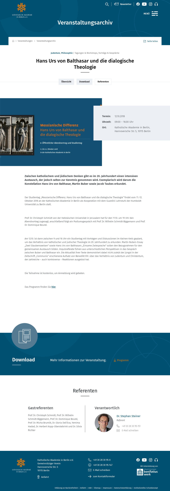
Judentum (55, 53)
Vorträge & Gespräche (108, 53)
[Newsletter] (122, 4)
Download (84, 81)
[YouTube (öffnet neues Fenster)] (144, 4)
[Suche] (107, 4)
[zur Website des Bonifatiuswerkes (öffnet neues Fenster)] (142, 472)
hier (54, 286)
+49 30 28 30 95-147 (102, 465)
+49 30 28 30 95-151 (131, 426)
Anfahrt (45, 477)
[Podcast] (156, 4)
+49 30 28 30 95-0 (102, 460)
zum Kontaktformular (104, 476)
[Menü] (155, 13)
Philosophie (67, 53)
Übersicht (66, 81)
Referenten (103, 81)
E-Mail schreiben (130, 430)
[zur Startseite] (28, 10)
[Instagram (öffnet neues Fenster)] (150, 4)
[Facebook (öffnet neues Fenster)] (138, 4)
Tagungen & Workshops (86, 53)
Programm (123, 360)
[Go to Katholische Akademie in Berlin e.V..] (13, 41)
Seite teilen (152, 41)
